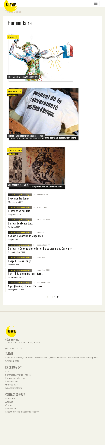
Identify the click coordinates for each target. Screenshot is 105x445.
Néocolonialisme (13, 387)
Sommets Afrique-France (18, 374)
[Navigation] (96, 3)
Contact (9, 405)
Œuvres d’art (11, 384)
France (8, 371)
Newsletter (11, 408)
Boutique (10, 398)
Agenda (9, 401)
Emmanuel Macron (15, 378)
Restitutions (11, 381)
